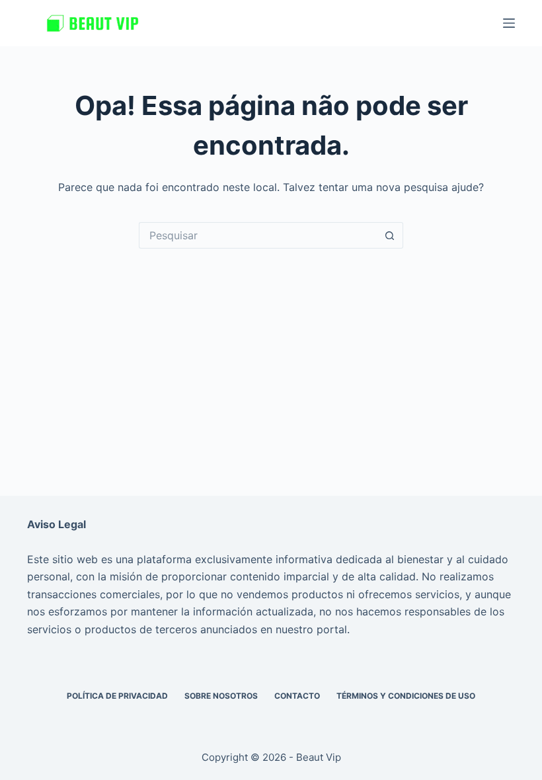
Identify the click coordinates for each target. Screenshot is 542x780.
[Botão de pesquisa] (390, 235)
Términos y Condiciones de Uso (405, 696)
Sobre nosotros (221, 696)
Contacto (297, 696)
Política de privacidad (117, 696)
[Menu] (509, 23)
